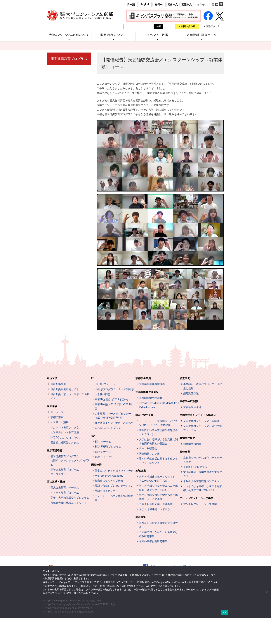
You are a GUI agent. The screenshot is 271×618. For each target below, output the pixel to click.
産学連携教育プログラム (69, 59)
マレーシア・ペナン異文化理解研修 (114, 497)
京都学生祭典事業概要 (152, 384)
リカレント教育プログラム (66, 427)
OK (225, 612)
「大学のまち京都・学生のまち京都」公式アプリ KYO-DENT (202, 488)
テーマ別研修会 (148, 448)
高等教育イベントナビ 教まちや (114, 422)
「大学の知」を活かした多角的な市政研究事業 (158, 534)
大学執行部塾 (102, 394)
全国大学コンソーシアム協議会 (198, 414)
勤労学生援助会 (192, 444)
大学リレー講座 (60, 422)
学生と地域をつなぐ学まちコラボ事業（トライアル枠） (158, 496)
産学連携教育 (54, 450)
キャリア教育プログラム (65, 492)
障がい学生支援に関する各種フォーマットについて (158, 460)
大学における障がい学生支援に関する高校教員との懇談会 (158, 441)
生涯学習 (52, 406)
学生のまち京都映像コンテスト (201, 481)
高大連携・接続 (56, 481)
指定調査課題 (191, 393)
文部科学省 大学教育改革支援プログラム (202, 474)
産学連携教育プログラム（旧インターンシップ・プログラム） (70, 460)
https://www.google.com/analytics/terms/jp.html (73, 600)
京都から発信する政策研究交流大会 (158, 524)
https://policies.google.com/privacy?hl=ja (68, 607)
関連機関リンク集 (149, 453)
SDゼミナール (103, 451)
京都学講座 (57, 417)
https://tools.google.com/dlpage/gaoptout (69, 611)
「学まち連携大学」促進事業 (156, 504)
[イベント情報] (158, 39)
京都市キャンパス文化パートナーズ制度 (202, 459)
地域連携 (141, 470)
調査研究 (185, 378)
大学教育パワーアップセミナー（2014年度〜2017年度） (113, 415)
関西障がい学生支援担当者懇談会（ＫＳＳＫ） (158, 432)
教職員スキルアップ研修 (109, 480)
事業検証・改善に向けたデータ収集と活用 (202, 386)
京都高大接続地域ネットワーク (69, 502)
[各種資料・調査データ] (202, 39)
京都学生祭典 (143, 378)
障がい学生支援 (145, 414)
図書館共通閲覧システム (65, 442)
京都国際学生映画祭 (147, 392)
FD (93, 378)
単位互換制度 (58, 384)
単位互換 (52, 378)
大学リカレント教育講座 (65, 432)
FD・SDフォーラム (106, 384)
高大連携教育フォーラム (65, 487)
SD (93, 435)
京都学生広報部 (189, 401)
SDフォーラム (103, 441)
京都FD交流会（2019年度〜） (112, 399)
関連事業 (185, 451)
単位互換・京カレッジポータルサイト (70, 396)
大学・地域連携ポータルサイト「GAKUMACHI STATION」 (157, 478)
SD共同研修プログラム (108, 446)
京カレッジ (57, 412)
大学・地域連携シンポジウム (156, 509)
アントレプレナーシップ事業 (196, 498)
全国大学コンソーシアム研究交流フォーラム (202, 427)
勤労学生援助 (187, 437)
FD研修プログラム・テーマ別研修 (114, 389)
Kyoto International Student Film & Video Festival (159, 405)
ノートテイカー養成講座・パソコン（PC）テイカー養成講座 (158, 422)
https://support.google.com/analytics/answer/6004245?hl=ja (80, 604)
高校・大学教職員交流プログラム (70, 497)
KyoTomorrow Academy (109, 475)
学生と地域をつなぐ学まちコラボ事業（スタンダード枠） (158, 487)
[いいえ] (266, 592)
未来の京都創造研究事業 (153, 541)
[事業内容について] (113, 39)
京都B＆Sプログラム (195, 466)
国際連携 (96, 464)
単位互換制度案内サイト (65, 389)
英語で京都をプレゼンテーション (114, 485)
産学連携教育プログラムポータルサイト (65, 471)
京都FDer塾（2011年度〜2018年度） (114, 406)
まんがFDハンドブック (108, 427)
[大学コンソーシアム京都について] (69, 39)
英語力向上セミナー (106, 490)
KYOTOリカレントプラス (65, 437)
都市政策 (141, 517)
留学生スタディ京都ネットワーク (114, 470)
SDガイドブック (104, 456)
